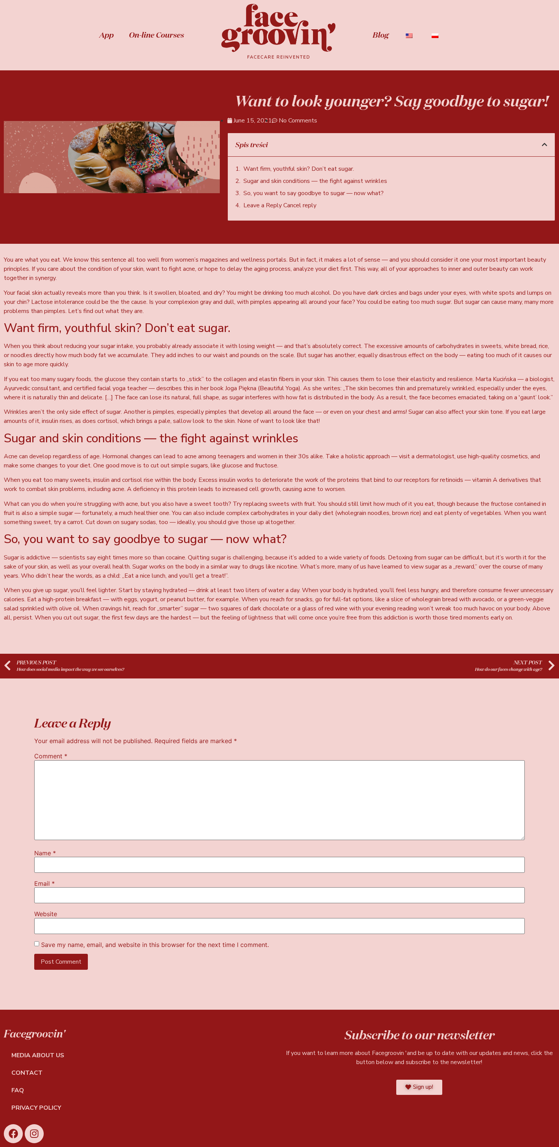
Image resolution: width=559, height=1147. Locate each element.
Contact (27, 1073)
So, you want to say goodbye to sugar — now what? (313, 193)
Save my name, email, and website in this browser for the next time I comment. (155, 945)
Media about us (37, 1055)
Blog (381, 35)
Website (45, 914)
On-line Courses (156, 35)
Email (44, 883)
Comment (50, 756)
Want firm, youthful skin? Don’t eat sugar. (298, 169)
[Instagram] (34, 1133)
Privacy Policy (36, 1108)
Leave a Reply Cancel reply (279, 205)
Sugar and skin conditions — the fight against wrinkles (315, 181)
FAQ (17, 1090)
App (106, 35)
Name (45, 853)
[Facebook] (13, 1133)
